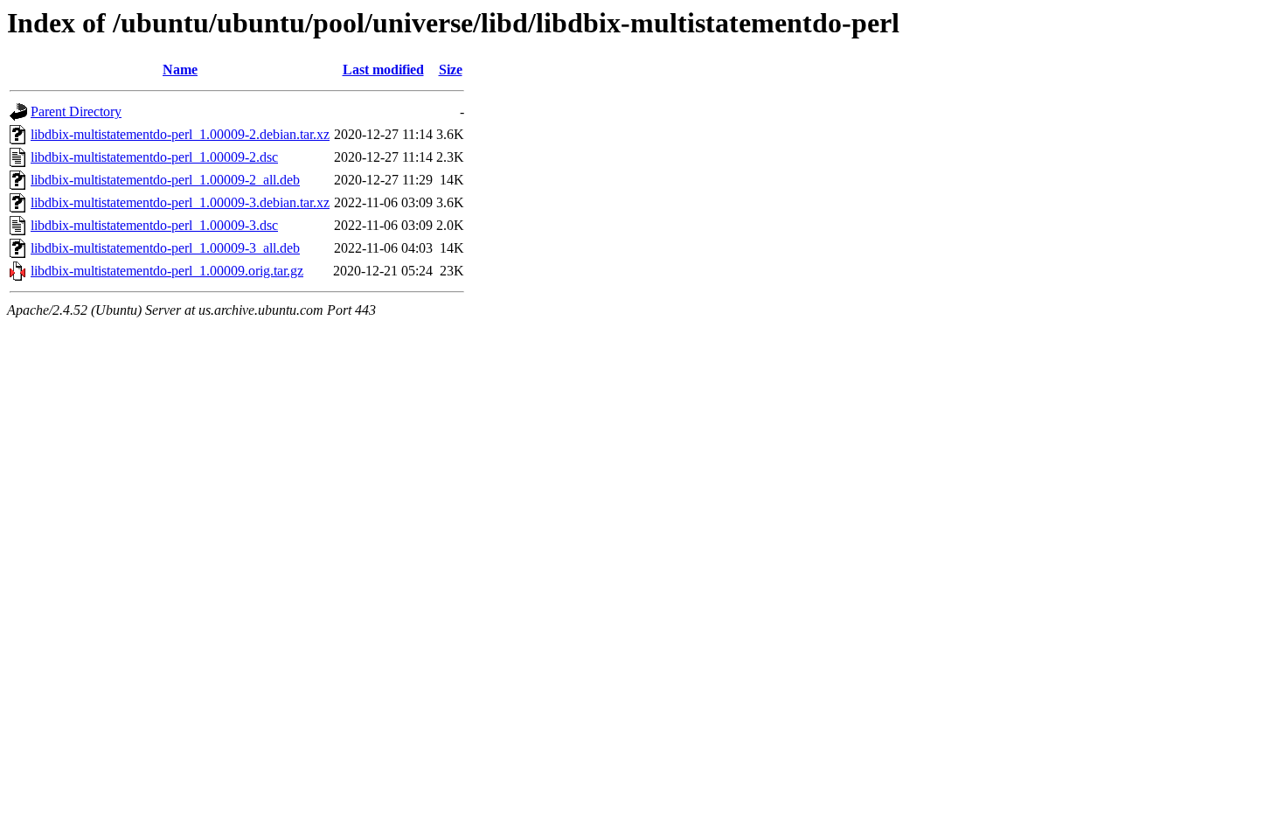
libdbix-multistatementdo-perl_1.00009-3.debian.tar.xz (180, 202)
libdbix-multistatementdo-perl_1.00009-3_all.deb (165, 247)
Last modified (383, 69)
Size (450, 69)
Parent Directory (76, 111)
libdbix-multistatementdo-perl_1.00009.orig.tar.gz (167, 270)
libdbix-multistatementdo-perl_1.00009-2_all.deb (165, 179)
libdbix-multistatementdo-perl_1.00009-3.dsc (154, 225)
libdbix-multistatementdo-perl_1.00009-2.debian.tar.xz (180, 134)
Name (180, 69)
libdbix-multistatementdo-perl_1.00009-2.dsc (154, 157)
